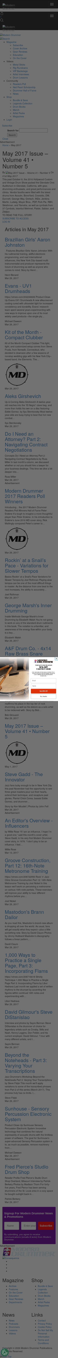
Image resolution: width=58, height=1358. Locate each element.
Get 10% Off (44, 691)
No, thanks (43, 696)
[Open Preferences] (5, 1352)
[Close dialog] (57, 658)
